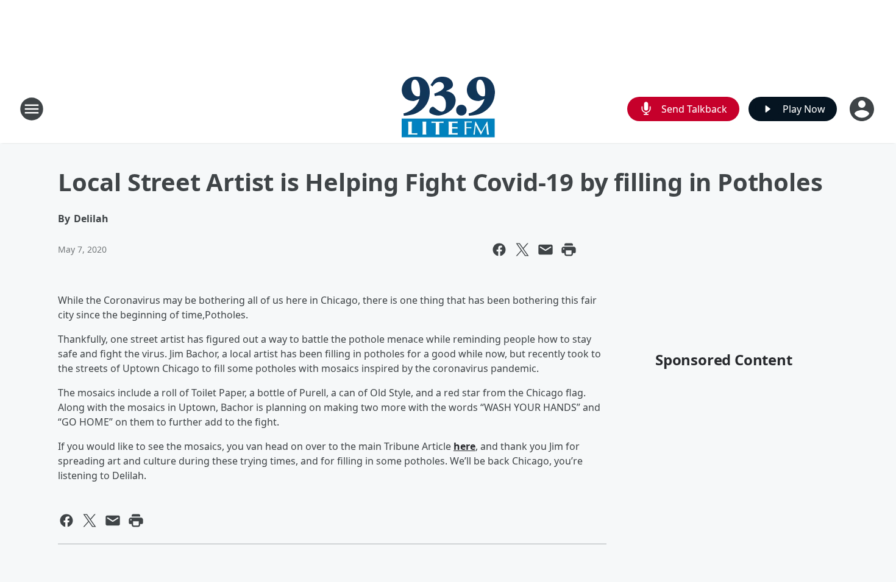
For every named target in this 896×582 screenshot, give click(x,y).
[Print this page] (568, 249)
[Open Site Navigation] (32, 109)
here (464, 446)
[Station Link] (448, 109)
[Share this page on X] (522, 249)
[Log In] (863, 109)
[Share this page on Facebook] (499, 249)
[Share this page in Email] (545, 249)
